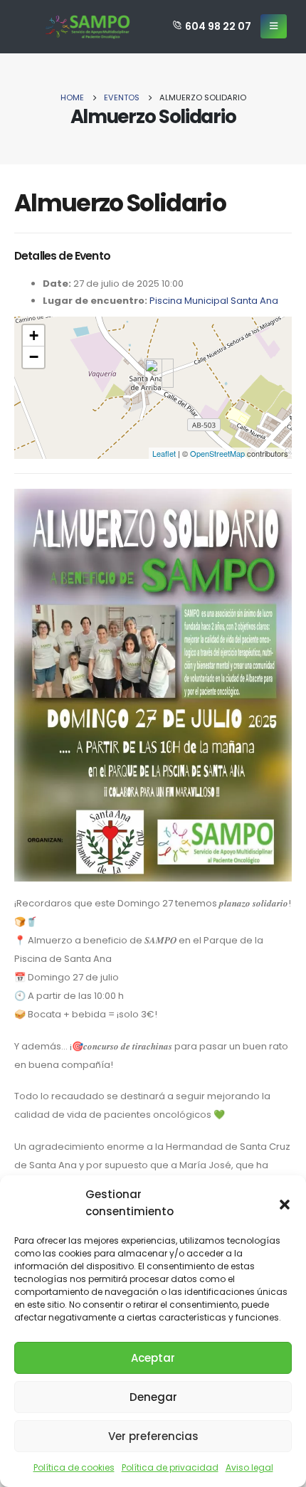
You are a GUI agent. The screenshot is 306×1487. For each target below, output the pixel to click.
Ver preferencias (153, 1436)
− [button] (33, 357)
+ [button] (33, 335)
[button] (285, 1203)
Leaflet (164, 453)
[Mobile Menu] (273, 26)
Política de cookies (74, 1467)
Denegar (153, 1397)
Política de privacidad (170, 1467)
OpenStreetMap (217, 453)
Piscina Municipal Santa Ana (213, 300)
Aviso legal (249, 1467)
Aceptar (153, 1357)
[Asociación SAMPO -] (87, 26)
